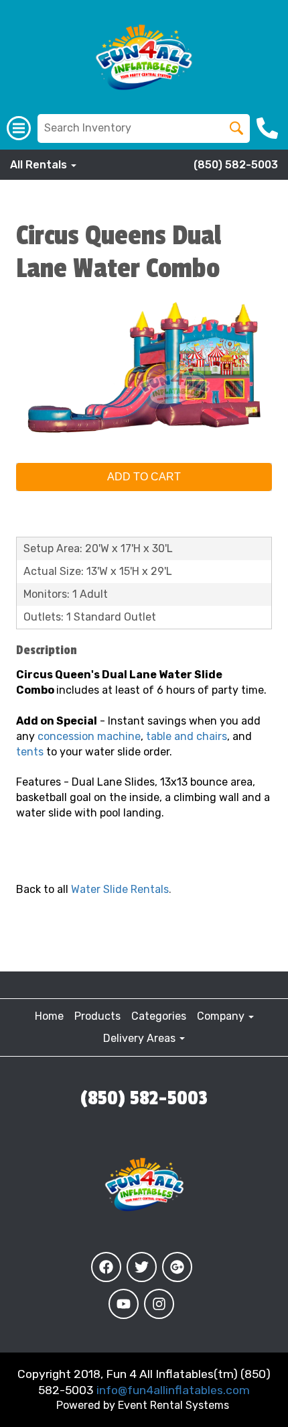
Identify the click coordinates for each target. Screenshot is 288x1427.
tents (30, 751)
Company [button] (222, 1016)
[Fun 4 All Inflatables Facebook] (106, 1267)
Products (97, 1016)
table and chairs (186, 736)
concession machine (89, 736)
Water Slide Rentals (120, 889)
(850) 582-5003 (236, 164)
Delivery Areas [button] (140, 1038)
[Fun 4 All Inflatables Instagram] (159, 1304)
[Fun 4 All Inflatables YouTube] (124, 1304)
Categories (158, 1016)
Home (49, 1016)
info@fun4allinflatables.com (173, 1390)
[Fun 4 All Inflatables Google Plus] (177, 1267)
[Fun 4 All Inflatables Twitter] (142, 1267)
